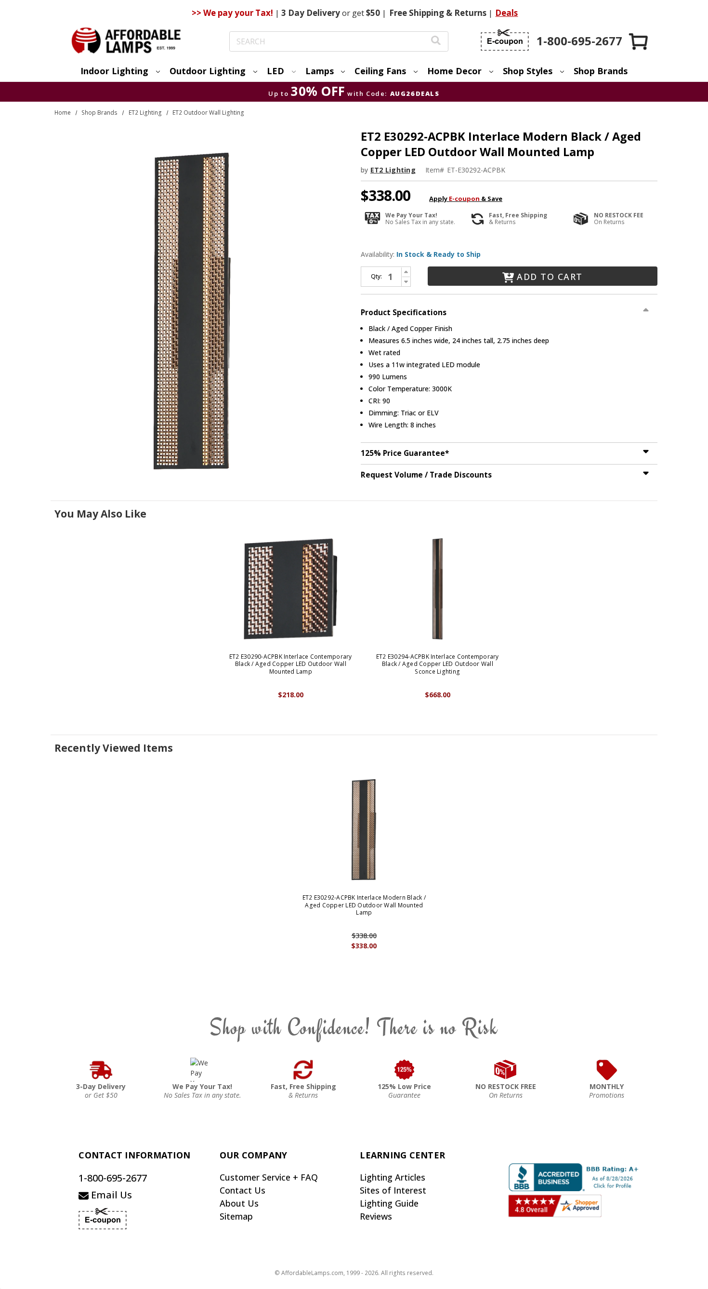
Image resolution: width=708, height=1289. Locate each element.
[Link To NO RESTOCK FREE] (505, 1070)
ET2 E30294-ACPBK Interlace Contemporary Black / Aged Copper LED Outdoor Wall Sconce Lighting (437, 664)
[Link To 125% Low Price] (404, 1070)
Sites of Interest (393, 1190)
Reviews (376, 1216)
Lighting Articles (392, 1177)
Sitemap (236, 1216)
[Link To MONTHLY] (606, 1070)
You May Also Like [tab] (100, 513)
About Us (239, 1203)
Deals (506, 12)
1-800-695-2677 (113, 1177)
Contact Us (242, 1190)
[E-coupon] (505, 40)
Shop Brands (601, 71)
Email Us (110, 1194)
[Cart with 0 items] (639, 41)
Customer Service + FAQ (269, 1177)
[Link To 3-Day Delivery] (101, 1070)
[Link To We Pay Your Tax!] (202, 1070)
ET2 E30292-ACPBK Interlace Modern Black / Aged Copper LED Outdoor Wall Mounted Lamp (364, 905)
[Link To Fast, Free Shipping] (303, 1070)
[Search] (436, 41)
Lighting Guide (389, 1203)
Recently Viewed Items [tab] (113, 748)
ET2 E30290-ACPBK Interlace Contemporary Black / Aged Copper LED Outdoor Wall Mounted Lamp (290, 664)
